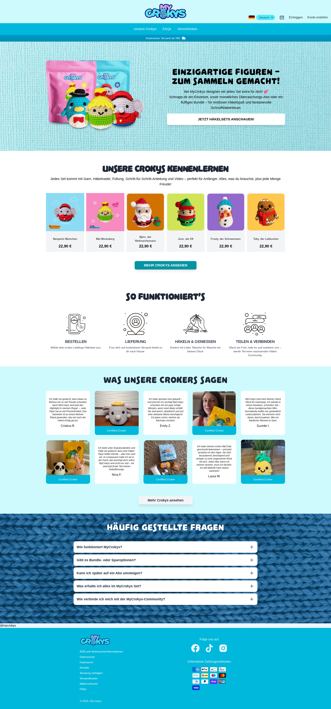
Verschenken (187, 29)
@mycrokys (8, 625)
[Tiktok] (209, 648)
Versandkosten (89, 678)
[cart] (281, 17)
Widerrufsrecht (88, 683)
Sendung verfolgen (91, 672)
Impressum (86, 662)
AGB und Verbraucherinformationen (101, 651)
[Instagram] (223, 648)
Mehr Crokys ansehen (165, 265)
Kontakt (84, 667)
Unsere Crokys (145, 29)
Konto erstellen (317, 17)
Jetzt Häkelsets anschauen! (226, 119)
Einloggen (296, 17)
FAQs (167, 29)
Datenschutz (87, 656)
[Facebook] (195, 648)
